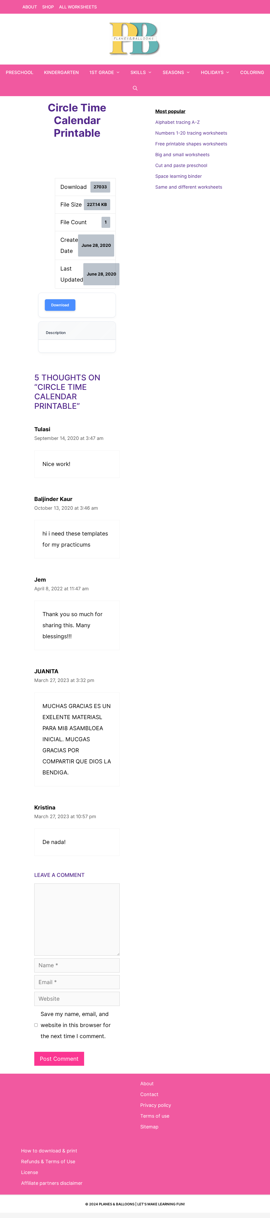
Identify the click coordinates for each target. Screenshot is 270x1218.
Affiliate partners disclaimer (52, 1183)
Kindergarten (61, 72)
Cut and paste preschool (181, 165)
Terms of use (154, 1116)
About (29, 6)
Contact (149, 1094)
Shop (48, 6)
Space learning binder (178, 176)
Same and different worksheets (188, 187)
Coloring (252, 72)
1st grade (101, 72)
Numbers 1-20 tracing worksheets (191, 133)
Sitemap (149, 1126)
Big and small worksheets (182, 154)
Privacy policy (155, 1105)
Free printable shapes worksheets (191, 143)
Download (60, 305)
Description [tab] (56, 332)
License (29, 1172)
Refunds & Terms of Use (48, 1161)
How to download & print (49, 1150)
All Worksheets (78, 6)
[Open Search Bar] (135, 88)
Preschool (19, 72)
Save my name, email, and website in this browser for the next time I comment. (76, 1025)
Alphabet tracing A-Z (177, 122)
